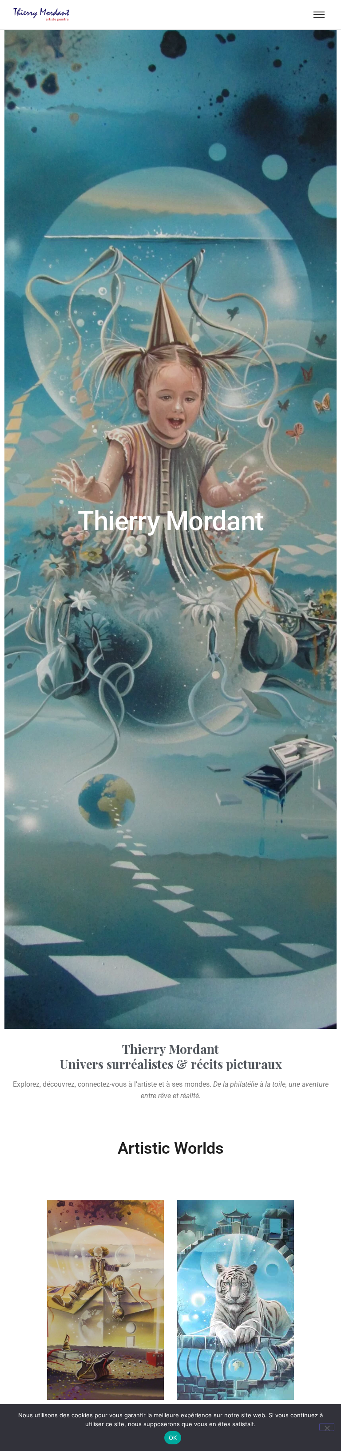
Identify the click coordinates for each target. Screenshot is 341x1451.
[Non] (326, 1427)
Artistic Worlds (171, 1148)
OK (173, 1437)
